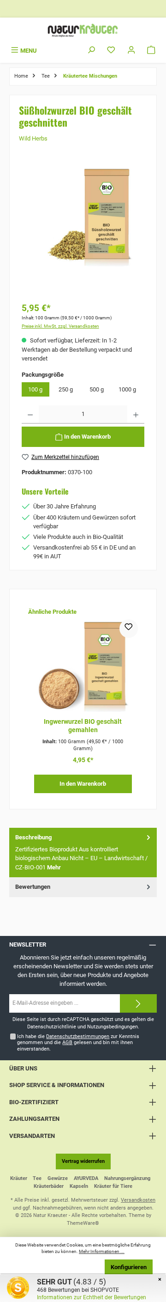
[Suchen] (91, 50)
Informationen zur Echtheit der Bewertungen (91, 1297)
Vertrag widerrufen (83, 1161)
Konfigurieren (129, 1267)
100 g (35, 389)
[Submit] (138, 1003)
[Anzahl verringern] (30, 414)
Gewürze (57, 1178)
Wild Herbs (33, 138)
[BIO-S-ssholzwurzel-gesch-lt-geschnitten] (83, 216)
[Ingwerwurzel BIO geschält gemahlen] (83, 665)
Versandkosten (138, 1200)
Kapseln (79, 1186)
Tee (37, 1178)
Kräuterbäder (49, 1186)
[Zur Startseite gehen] (83, 30)
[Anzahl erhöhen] (135, 414)
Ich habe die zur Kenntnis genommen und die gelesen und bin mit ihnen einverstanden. (78, 1042)
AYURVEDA (86, 1178)
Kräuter (18, 1178)
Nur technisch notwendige (60, 1267)
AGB (67, 1042)
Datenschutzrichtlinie (51, 1027)
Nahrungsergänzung (127, 1178)
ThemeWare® (83, 1223)
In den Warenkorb (82, 783)
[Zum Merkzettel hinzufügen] (128, 628)
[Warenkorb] (151, 50)
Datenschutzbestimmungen (77, 1036)
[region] (83, 230)
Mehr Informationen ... (102, 1251)
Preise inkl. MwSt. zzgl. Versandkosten (60, 326)
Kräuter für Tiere (113, 1186)
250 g (66, 389)
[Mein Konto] (131, 50)
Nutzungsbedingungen (112, 1027)
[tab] (83, 852)
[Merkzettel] (111, 50)
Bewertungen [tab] (32, 886)
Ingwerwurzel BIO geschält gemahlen (83, 726)
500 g (96, 389)
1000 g (127, 389)
